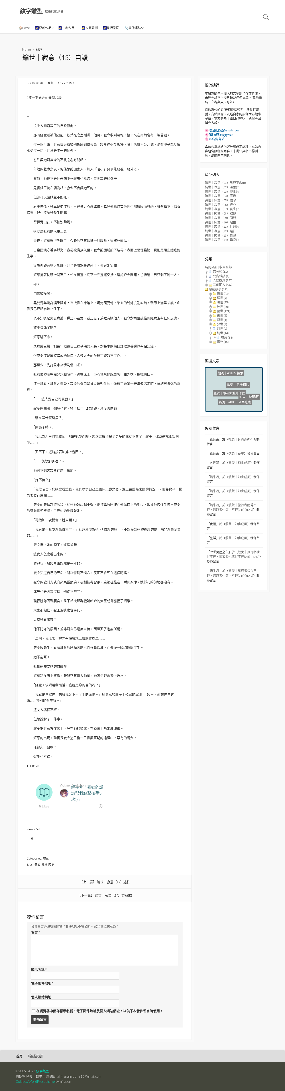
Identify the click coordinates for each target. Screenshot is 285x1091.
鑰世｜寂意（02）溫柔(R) (222, 187)
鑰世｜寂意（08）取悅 (220, 213)
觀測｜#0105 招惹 (228, 378)
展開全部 (211, 267)
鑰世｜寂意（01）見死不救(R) (225, 183)
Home (26, 49)
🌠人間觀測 (89, 28)
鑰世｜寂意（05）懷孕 (220, 200)
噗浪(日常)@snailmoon (224, 130)
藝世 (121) (223, 311)
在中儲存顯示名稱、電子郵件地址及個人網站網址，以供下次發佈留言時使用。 (99, 1011)
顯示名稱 (39, 969)
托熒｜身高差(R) (239, 439)
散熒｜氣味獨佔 (241, 384)
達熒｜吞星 (236, 453)
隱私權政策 (35, 1056)
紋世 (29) (223, 307)
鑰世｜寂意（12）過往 (113, 882)
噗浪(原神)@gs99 (220, 135)
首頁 (19, 1056)
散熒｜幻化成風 (239, 463)
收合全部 (225, 267)
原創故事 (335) (218, 289)
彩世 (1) (222, 320)
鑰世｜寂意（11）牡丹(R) (222, 227)
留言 (35, 932)
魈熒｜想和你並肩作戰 (231, 390)
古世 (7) (222, 315)
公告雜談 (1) (221, 276)
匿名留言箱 (216, 139)
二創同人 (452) (222, 285)
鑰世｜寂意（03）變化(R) (222, 192)
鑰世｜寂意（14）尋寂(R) (113, 895)
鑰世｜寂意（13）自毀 (220, 235)
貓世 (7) (222, 298)
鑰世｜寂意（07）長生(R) (222, 209)
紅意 (44, 864)
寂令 (51, 864)
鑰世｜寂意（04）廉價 (220, 196)
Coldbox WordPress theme (35, 1081)
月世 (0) (222, 329)
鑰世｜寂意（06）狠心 (220, 205)
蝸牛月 (214, 477)
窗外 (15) (223, 342)
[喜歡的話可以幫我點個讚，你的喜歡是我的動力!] (28, 838)
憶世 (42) (223, 293)
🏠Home (24, 28)
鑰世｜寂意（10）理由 (220, 222)
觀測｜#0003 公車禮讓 (234, 397)
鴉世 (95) (223, 302)
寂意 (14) (227, 337)
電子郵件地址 (42, 983)
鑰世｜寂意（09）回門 (220, 218)
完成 (37, 864)
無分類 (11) (220, 272)
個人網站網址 (41, 997)
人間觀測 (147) (222, 280)
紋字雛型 (42, 1071)
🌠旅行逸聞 (111, 28)
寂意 (39, 49)
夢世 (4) (222, 324)
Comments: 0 (66, 83)
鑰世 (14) (223, 333)
